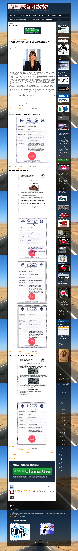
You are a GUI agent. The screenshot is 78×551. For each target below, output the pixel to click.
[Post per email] (30, 108)
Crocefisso (59, 380)
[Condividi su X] (34, 37)
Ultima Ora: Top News (17, 495)
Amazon (28, 15)
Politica (59, 391)
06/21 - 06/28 (62, 417)
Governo (63, 385)
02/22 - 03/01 (62, 440)
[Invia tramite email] (32, 37)
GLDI (58, 384)
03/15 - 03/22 (62, 436)
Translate (65, 42)
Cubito (62, 380)
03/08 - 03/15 (62, 437)
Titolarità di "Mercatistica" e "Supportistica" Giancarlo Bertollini (25, 114)
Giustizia (31, 110)
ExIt (60, 383)
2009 (60, 473)
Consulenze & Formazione (63, 342)
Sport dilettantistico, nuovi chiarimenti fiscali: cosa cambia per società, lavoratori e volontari (63, 191)
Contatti (59, 15)
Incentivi (67, 385)
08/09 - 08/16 (62, 409)
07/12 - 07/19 (62, 413)
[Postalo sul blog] (33, 37)
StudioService (43, 110)
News (19, 39)
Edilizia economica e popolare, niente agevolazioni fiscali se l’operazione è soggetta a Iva (63, 180)
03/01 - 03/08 (62, 439)
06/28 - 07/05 (62, 416)
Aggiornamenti (60, 375)
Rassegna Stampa (61, 392)
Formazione (63, 383)
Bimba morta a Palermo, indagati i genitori (17, 19)
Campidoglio (60, 376)
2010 (60, 471)
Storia (68, 393)
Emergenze (59, 382)
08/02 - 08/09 (62, 410)
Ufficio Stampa (21, 15)
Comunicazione (66, 377)
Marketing (17, 168)
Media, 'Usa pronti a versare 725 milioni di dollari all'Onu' (43, 19)
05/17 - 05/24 (62, 424)
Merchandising (25, 168)
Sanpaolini (26, 449)
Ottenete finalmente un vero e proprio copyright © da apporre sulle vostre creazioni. (27, 485)
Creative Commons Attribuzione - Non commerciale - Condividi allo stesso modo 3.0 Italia (35, 507)
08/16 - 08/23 (62, 403)
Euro (58, 383)
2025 (60, 451)
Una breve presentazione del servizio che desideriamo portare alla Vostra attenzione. (27, 490)
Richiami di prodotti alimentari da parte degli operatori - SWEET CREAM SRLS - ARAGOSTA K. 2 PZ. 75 (64, 153)
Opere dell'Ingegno (52, 15)
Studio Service (61, 344)
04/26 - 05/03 (62, 428)
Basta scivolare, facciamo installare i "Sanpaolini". (22, 355)
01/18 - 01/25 (62, 447)
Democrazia (67, 380)
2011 (60, 470)
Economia (64, 381)
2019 (60, 459)
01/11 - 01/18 (62, 448)
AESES (16, 110)
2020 (60, 458)
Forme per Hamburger (34, 353)
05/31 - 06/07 (62, 421)
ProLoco (62, 391)
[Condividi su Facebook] (35, 37)
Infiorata (63, 386)
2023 (60, 454)
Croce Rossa (66, 379)
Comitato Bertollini (61, 339)
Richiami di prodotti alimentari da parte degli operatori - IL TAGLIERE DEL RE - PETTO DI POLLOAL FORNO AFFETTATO (64, 135)
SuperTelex (65, 396)
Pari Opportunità (37, 110)
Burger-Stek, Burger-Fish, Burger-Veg (18, 170)
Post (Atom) (14, 454)
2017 (60, 462)
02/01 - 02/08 (62, 444)
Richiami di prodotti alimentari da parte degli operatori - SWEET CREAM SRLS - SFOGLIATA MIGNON (64, 140)
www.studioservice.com (13, 36)
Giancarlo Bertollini (66, 384)
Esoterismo (67, 382)
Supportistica (39, 168)
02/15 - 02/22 (62, 441)
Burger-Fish (17, 353)
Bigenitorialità (26, 110)
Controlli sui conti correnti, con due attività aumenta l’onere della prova (64, 184)
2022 (60, 455)
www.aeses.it (11, 446)
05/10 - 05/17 (62, 425)
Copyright (34, 15)
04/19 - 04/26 (62, 429)
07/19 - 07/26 (62, 412)
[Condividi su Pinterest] (36, 37)
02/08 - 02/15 (62, 443)
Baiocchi (18, 110)
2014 (60, 466)
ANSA (14, 39)
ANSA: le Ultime (13, 25)
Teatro (59, 397)
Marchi (64, 388)
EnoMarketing (63, 382)
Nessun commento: (26, 108)
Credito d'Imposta (60, 379)
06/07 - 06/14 (62, 420)
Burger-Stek (21, 353)
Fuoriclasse (67, 383)
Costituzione (67, 378)
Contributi (59, 378)
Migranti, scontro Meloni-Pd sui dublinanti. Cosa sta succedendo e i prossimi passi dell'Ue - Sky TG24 (64, 311)
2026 (60, 402)
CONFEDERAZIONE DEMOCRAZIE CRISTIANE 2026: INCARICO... (64, 407)
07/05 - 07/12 (62, 414)
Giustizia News (61, 343)
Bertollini (16, 39)
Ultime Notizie (27, 39)
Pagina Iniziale (12, 15)
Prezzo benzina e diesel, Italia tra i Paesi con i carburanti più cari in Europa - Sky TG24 (63, 308)
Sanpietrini (29, 449)
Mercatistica (21, 168)
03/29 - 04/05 (62, 433)
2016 (60, 463)
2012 (60, 469)
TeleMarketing (62, 397)
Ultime (68, 397)
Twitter (65, 397)
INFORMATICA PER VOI (62, 284)
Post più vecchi (51, 452)
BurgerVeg (25, 353)
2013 (60, 467)
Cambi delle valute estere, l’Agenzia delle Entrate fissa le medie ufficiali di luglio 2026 (63, 187)
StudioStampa (23, 39)
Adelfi (13, 110)
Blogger (50, 542)
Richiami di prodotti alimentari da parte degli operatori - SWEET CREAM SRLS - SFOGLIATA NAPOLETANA (64, 149)
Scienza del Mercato (33, 168)
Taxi (68, 396)
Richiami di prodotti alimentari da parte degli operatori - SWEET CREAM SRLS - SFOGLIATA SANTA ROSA (64, 144)
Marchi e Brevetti (42, 15)
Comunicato (59, 377)
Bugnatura (17, 449)
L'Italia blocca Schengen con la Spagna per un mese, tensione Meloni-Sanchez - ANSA (63, 302)
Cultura (64, 380)
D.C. (28, 110)
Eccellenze (59, 381)
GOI (61, 384)
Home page (28, 452)
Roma (66, 392)
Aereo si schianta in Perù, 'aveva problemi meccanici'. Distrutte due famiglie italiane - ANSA (64, 305)
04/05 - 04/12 (62, 432)
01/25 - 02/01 (62, 445)
